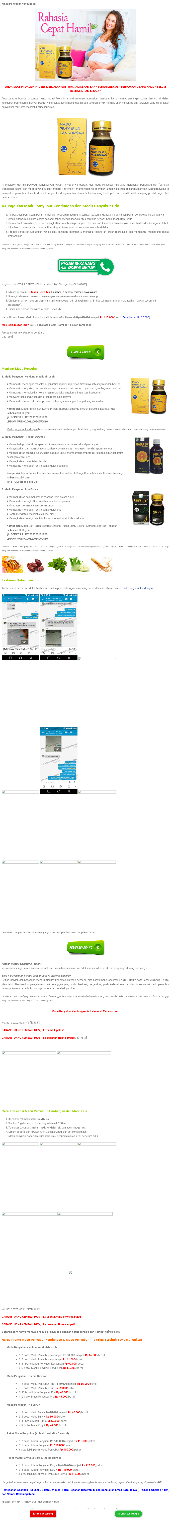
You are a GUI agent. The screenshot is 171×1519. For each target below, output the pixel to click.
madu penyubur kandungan (137, 588)
